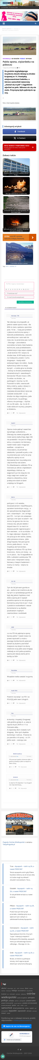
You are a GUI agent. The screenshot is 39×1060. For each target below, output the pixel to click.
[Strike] (13, 289)
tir (15, 266)
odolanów (23, 994)
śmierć (3, 1013)
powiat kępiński (18, 1003)
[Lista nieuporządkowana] (17, 289)
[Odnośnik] (23, 289)
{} (25, 289)
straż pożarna (18, 1008)
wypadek (13, 1010)
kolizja (14, 990)
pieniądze (31, 998)
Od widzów (15, 58)
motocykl (12, 994)
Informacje (7, 58)
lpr (8, 994)
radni (18, 1005)
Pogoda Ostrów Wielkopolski (14, 842)
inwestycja (8, 990)
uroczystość (4, 1011)
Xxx (17, 756)
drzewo (22, 988)
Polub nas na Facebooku (13, 1040)
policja (4, 1000)
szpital (32, 1008)
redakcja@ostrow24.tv (23, 1020)
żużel (8, 1013)
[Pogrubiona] (6, 289)
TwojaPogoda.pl (9, 844)
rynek (25, 1005)
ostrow (14, 68)
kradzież (3, 994)
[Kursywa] (8, 289)
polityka (11, 1001)
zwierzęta (34, 1011)
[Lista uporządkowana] (15, 289)
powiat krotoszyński (7, 1003)
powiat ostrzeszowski (29, 1003)
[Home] (6, 28)
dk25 (18, 988)
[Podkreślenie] (10, 289)
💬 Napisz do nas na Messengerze (16, 1026)
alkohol (3, 988)
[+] (28, 289)
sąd (35, 1008)
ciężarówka (10, 988)
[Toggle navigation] (3, 23)
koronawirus (22, 990)
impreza (3, 990)
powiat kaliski (31, 1001)
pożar (14, 1005)
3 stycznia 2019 (7, 68)
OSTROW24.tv (24, 1034)
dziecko (31, 988)
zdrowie (28, 1011)
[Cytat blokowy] (19, 289)
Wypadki (29, 58)
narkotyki (18, 994)
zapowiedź (22, 1011)
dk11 (7, 266)
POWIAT (22, 58)
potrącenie (22, 1001)
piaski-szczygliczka (22, 998)
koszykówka (30, 990)
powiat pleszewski (6, 1005)
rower (22, 1005)
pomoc (17, 1001)
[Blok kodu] (21, 289)
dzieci (26, 988)
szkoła (27, 1008)
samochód (6, 1007)
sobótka (12, 266)
